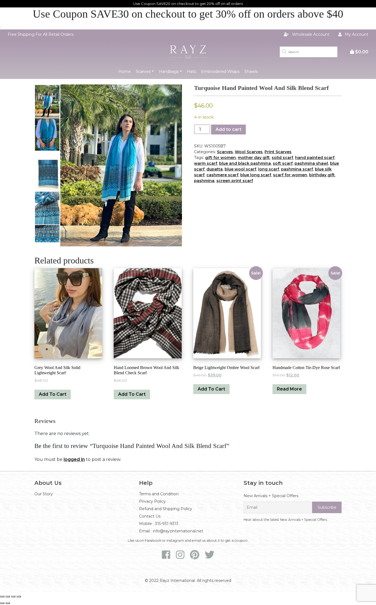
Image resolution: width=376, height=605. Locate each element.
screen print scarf (234, 180)
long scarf (268, 169)
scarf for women (290, 174)
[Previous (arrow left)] (2, 603)
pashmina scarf (297, 169)
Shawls (251, 71)
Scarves (143, 71)
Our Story (43, 493)
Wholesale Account (310, 34)
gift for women (220, 157)
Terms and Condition (159, 493)
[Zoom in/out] (2, 596)
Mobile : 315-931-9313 (158, 523)
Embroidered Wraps (220, 71)
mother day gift (254, 157)
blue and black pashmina (245, 163)
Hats (191, 71)
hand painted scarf (314, 157)
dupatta (214, 169)
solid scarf (282, 157)
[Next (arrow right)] (8, 603)
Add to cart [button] (52, 394)
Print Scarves (278, 151)
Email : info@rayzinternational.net (171, 531)
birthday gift (322, 174)
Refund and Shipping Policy (165, 508)
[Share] (13, 596)
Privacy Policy (152, 501)
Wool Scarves (249, 151)
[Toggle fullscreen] (8, 596)
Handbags (169, 71)
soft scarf (283, 163)
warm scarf (205, 163)
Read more (289, 389)
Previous (65, 165)
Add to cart (228, 129)
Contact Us (149, 516)
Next (176, 165)
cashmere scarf (222, 174)
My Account (356, 34)
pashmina (204, 180)
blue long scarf (255, 174)
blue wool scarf (240, 169)
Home (124, 71)
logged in (74, 459)
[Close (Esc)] (19, 596)
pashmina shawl (311, 163)
